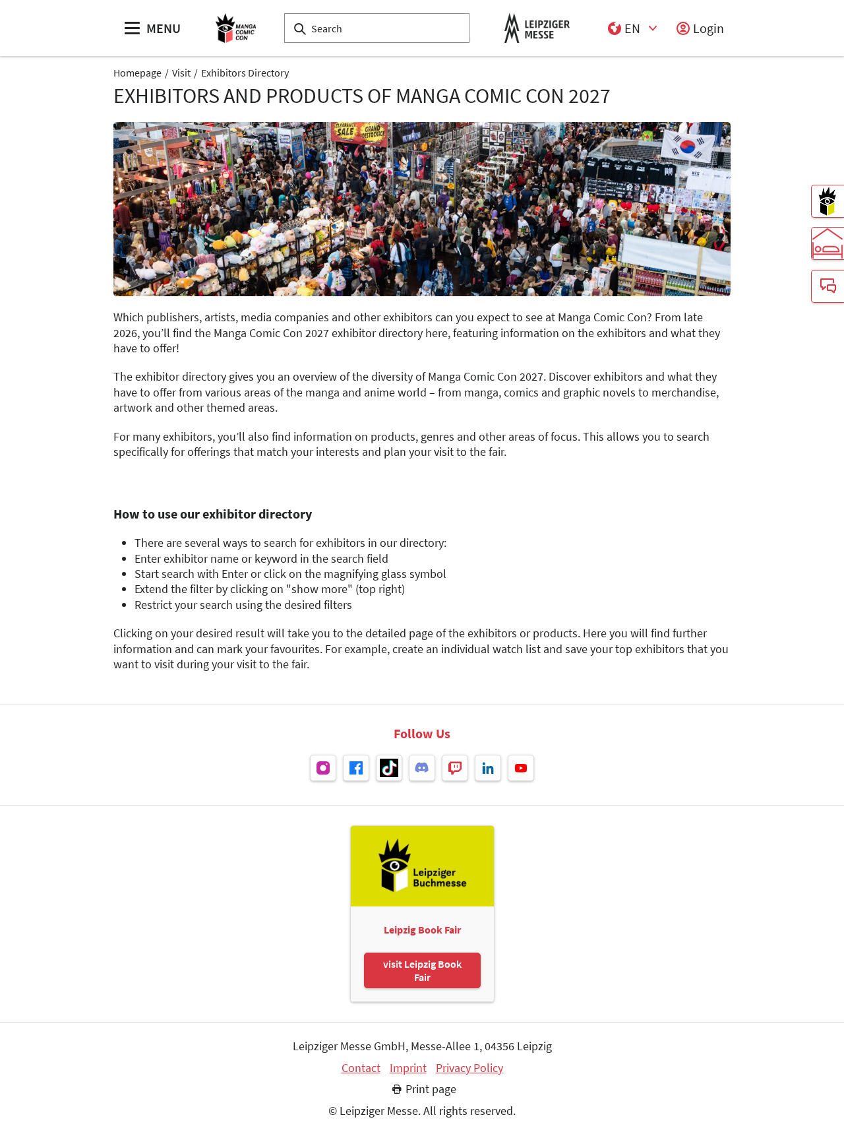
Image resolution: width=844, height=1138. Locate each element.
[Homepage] (236, 28)
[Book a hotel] (827, 243)
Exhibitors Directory (245, 72)
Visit (181, 72)
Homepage (137, 72)
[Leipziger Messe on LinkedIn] (488, 768)
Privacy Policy (469, 1068)
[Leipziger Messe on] (323, 768)
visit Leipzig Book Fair (422, 970)
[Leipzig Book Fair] (827, 201)
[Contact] (827, 286)
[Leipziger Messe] (537, 28)
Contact (361, 1068)
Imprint (408, 1068)
